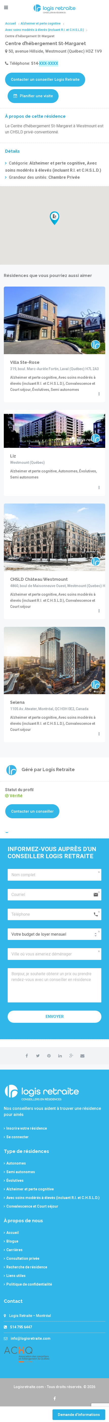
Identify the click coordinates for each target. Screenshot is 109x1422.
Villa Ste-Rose (25, 362)
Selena (17, 702)
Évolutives (15, 1180)
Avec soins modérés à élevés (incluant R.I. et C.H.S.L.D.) (53, 1198)
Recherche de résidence (26, 1267)
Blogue (12, 1241)
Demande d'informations (79, 1415)
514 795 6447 (21, 1327)
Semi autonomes (20, 1172)
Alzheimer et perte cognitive (30, 1189)
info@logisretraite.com (30, 1338)
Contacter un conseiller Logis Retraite (45, 79)
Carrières (14, 1250)
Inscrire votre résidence (26, 1128)
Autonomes (16, 1163)
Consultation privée (22, 1258)
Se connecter (17, 1137)
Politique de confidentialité (29, 1284)
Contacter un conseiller (32, 811)
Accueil (12, 1233)
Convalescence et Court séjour (32, 1206)
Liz (13, 456)
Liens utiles (16, 1276)
